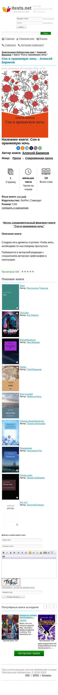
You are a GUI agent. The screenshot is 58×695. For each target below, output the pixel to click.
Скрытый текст (45, 553)
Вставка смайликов (30, 553)
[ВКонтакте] (18, 148)
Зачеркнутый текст (14, 553)
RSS (27, 675)
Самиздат (10, 45)
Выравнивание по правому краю (26, 553)
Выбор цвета (41, 553)
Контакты (46, 675)
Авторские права (29, 653)
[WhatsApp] (40, 148)
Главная (9, 38)
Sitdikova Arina (34, 396)
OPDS (36, 675)
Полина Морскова (36, 423)
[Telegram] (27, 148)
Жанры (43, 38)
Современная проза (39, 158)
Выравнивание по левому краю (18, 553)
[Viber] (35, 148)
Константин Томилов (37, 288)
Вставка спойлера (3, 556)
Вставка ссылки (33, 553)
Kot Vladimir (33, 315)
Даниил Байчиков (36, 477)
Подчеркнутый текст (11, 553)
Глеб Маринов (34, 369)
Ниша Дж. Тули (25, 620)
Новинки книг (26, 38)
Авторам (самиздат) (32, 45)
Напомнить (48, 23)
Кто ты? (24, 502)
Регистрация (48, 18)
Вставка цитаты (48, 553)
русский (21, 196)
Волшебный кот (28, 339)
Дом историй (26, 394)
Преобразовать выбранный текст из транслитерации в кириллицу (52, 553)
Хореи (23, 367)
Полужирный (3, 553)
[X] (31, 148)
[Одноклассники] (22, 148)
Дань (22, 285)
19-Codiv (24, 312)
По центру (22, 553)
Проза (17, 158)
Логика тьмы (26, 475)
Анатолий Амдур (35, 505)
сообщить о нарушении (15, 208)
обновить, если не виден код (18, 587)
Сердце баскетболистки (32, 421)
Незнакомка (26, 448)
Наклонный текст (7, 553)
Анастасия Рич (34, 450)
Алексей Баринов (35, 153)
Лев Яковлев (33, 342)
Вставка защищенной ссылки (37, 553)
